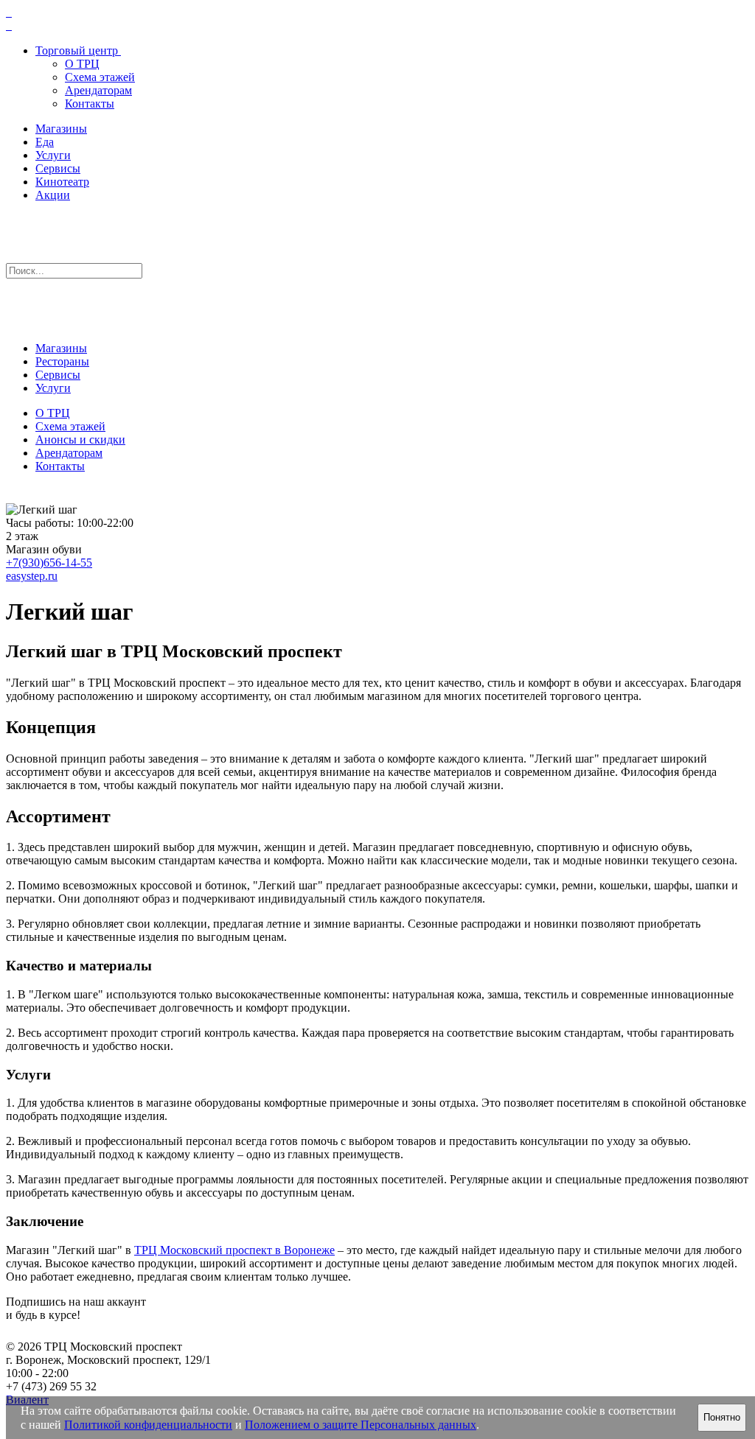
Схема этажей (100, 77)
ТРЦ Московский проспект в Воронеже (234, 1250)
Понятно (721, 1417)
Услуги (53, 155)
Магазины (61, 128)
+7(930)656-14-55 (49, 562)
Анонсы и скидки (80, 439)
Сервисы (57, 168)
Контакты (89, 103)
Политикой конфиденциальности (148, 1424)
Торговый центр (76, 50)
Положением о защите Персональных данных (360, 1424)
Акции (52, 195)
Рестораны (62, 361)
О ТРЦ (82, 63)
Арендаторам (98, 90)
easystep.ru (32, 576)
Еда (44, 142)
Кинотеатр (62, 181)
